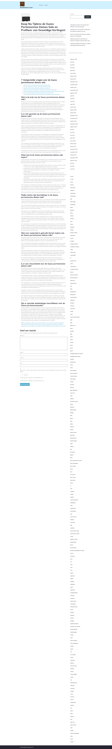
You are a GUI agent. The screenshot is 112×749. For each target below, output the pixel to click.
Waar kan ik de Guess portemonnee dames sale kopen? (37, 88)
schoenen (72, 595)
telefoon (72, 663)
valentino (72, 685)
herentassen (73, 379)
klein (71, 415)
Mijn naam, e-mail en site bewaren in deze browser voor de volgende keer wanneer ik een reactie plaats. (43, 370)
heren (71, 367)
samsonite (72, 590)
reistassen (72, 556)
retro (71, 559)
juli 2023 (72, 163)
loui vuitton (72, 474)
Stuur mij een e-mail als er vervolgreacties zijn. (32, 377)
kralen (71, 424)
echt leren (72, 308)
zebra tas (72, 722)
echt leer (72, 305)
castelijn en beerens (74, 246)
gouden (72, 331)
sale (36, 326)
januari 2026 (73, 79)
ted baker (72, 660)
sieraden (72, 620)
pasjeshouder (73, 542)
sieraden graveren (74, 623)
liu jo (71, 471)
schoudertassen (73, 606)
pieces (71, 545)
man (71, 488)
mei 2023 (72, 169)
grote (71, 348)
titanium (72, 668)
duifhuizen (72, 300)
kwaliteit (48, 324)
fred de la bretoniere (75, 317)
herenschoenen (73, 376)
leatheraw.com (26, 7)
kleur (71, 421)
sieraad (72, 618)
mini (71, 514)
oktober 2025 (73, 87)
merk (71, 505)
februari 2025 (73, 110)
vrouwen (72, 696)
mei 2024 (72, 135)
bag (71, 199)
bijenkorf (72, 210)
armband (72, 190)
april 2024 (72, 138)
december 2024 (73, 115)
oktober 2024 (73, 121)
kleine (71, 418)
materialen (55, 324)
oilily (71, 525)
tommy (72, 671)
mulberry (72, 519)
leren (71, 457)
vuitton (72, 699)
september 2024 (74, 124)
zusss (71, 736)
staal (71, 637)
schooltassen (73, 601)
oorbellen (72, 528)
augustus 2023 (73, 160)
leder (71, 443)
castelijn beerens (74, 244)
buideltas (72, 227)
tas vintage (72, 654)
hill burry (72, 387)
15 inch (71, 176)
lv (70, 485)
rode (71, 564)
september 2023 (74, 157)
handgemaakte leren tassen (76, 353)
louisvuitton (72, 480)
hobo (71, 395)
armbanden (72, 193)
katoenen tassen (74, 401)
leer (71, 449)
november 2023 (73, 152)
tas (71, 651)
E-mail (22, 357)
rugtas (71, 573)
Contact (46, 5)
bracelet (72, 218)
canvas (71, 238)
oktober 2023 (73, 155)
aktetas (72, 184)
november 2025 (73, 84)
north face (72, 522)
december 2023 (73, 149)
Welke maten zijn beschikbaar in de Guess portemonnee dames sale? (40, 89)
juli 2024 (72, 129)
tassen (71, 657)
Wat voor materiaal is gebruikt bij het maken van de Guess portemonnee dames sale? (44, 91)
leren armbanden (74, 463)
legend (71, 454)
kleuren (38, 324)
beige (71, 207)
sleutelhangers (73, 632)
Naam (22, 352)
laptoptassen (73, 438)
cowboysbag (73, 266)
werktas (72, 705)
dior (71, 286)
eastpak (72, 303)
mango (71, 494)
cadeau (33, 322)
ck (70, 258)
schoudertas (73, 604)
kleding (71, 412)
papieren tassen (74, 539)
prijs (29, 326)
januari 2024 (73, 146)
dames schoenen (74, 274)
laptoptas (72, 435)
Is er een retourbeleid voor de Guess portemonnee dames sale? (38, 92)
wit (71, 708)
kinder (71, 404)
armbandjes (73, 196)
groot (71, 345)
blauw (71, 213)
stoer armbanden (74, 643)
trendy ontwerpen (55, 326)
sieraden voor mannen (75, 626)
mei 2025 (72, 101)
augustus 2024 (73, 126)
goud (71, 328)
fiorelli (71, 311)
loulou (71, 483)
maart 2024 (73, 140)
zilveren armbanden (74, 733)
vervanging (63, 326)
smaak (71, 635)
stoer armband (73, 640)
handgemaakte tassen (75, 356)
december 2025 (73, 81)
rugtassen (72, 575)
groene (71, 342)
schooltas (72, 598)
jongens (72, 398)
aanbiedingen (27, 322)
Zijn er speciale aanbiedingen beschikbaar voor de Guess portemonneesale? (42, 94)
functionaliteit (50, 322)
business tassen (73, 232)
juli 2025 (72, 95)
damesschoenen (74, 277)
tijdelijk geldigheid (46, 326)
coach (71, 263)
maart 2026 (73, 73)
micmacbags (73, 511)
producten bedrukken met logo (77, 550)
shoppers (72, 615)
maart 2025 (73, 107)
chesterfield (73, 255)
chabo (71, 249)
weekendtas (73, 702)
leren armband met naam (76, 460)
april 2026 (72, 70)
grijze (71, 336)
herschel (72, 384)
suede (71, 649)
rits (71, 561)
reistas (71, 553)
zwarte (72, 741)
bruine (71, 224)
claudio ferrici (73, 260)
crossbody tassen (74, 269)
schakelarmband (74, 592)
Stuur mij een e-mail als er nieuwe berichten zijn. (32, 380)
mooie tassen (73, 516)
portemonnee (24, 326)
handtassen (73, 362)
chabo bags (72, 252)
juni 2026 (72, 65)
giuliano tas (72, 325)
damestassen (73, 283)
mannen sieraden (74, 499)
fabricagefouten (42, 322)
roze (71, 570)
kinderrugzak (73, 409)
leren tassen (73, 466)
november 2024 (73, 118)
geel (71, 319)
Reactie (22, 335)
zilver (71, 727)
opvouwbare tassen (74, 533)
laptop (71, 429)
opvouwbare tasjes (74, 530)
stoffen (72, 646)
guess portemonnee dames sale (28, 324)
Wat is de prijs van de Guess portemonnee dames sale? (37, 85)
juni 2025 (72, 98)
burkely (71, 229)
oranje (71, 536)
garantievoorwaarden (59, 322)
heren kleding (73, 370)
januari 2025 (73, 112)
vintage (72, 691)
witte (71, 710)
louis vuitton (73, 477)
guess (71, 350)
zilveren (72, 730)
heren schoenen (73, 373)
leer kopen (72, 452)
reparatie (32, 326)
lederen (72, 446)
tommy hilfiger (73, 674)
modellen (60, 324)
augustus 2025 (73, 93)
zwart (71, 739)
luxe (51, 324)
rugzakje (72, 581)
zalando (72, 716)
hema (71, 364)
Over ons (41, 5)
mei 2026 (72, 67)
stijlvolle (40, 326)
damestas (72, 280)
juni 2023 (72, 166)
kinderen (72, 407)
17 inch (71, 179)
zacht (71, 713)
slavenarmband (73, 629)
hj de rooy (72, 393)
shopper (72, 612)
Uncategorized (73, 682)
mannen (72, 497)
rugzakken (72, 584)
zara (71, 719)
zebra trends (73, 725)
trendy (71, 677)
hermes (72, 381)
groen (71, 339)
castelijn (72, 241)
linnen (71, 469)
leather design (73, 440)
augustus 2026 (73, 59)
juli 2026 (72, 62)
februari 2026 (73, 76)
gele (71, 322)
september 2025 (74, 90)
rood (71, 567)
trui (71, 680)
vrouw (71, 694)
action (71, 182)
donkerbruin (72, 294)
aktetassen (72, 187)
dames (36, 322)
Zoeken (72, 14)
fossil (71, 314)
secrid (71, 609)
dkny (71, 289)
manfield (72, 491)
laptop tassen (73, 432)
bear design (73, 201)
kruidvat (72, 426)
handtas (72, 359)
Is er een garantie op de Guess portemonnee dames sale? (37, 86)
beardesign (72, 204)
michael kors (73, 508)
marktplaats (73, 502)
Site (21, 363)
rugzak (71, 578)
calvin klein (72, 235)
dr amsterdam (73, 297)
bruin (71, 221)
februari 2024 (73, 143)
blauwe (72, 215)
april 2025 (72, 104)
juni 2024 (72, 132)
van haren (72, 688)
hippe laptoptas (73, 390)
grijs (71, 334)
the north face (73, 665)
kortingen (43, 324)
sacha (71, 587)
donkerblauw (73, 291)
